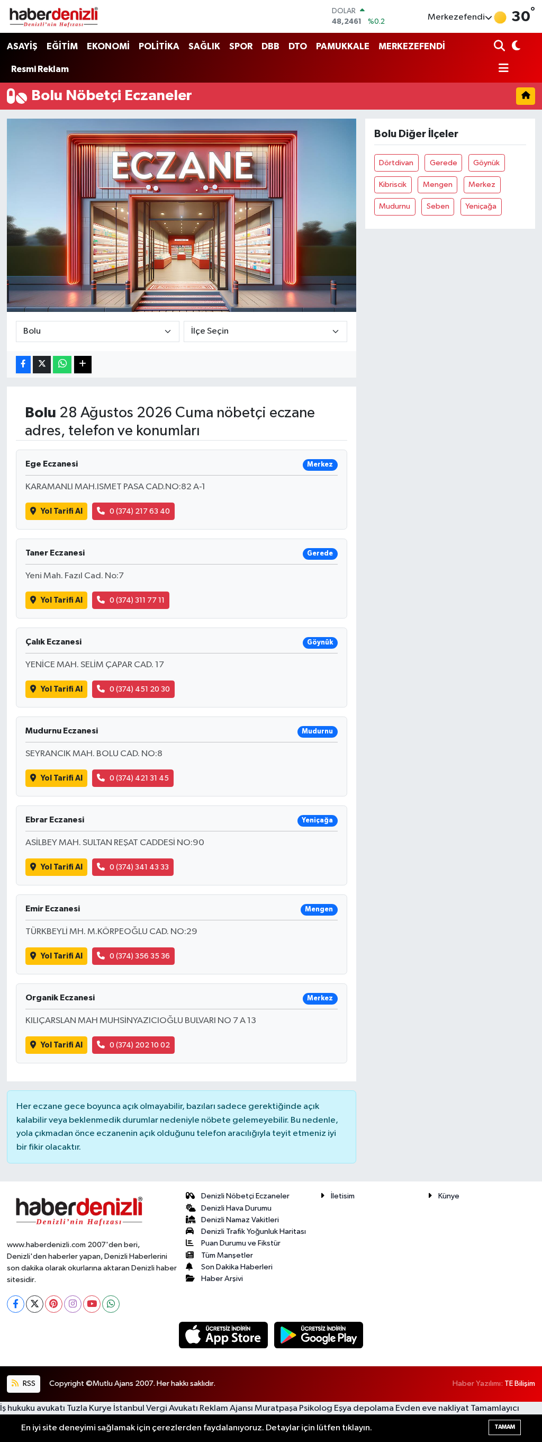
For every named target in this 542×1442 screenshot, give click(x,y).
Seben (438, 206)
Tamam (504, 1427)
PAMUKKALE (342, 46)
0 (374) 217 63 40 (140, 511)
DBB (270, 46)
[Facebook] (15, 1304)
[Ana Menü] (501, 69)
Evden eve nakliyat (432, 1408)
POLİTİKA (159, 46)
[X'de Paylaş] (42, 364)
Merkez (481, 185)
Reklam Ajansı (226, 1408)
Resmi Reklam (40, 69)
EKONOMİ (108, 46)
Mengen (438, 185)
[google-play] (319, 1334)
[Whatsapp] (111, 1304)
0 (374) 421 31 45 (139, 778)
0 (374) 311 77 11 (137, 600)
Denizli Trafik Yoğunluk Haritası (253, 1231)
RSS (28, 1383)
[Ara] (500, 46)
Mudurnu (394, 206)
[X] (34, 1304)
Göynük (486, 163)
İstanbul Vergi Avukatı (155, 1408)
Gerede (443, 163)
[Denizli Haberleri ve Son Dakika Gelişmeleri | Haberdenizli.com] (53, 16)
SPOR (240, 46)
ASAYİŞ (22, 46)
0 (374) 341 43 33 (139, 867)
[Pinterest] (53, 1304)
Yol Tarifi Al (62, 511)
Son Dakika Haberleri (237, 1267)
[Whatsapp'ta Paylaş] (62, 364)
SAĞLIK (204, 46)
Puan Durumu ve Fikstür (241, 1243)
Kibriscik (392, 185)
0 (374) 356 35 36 (140, 956)
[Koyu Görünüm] (515, 46)
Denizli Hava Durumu (236, 1208)
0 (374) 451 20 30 (140, 689)
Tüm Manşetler (227, 1255)
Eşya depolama (364, 1408)
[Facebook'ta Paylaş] (23, 364)
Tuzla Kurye (89, 1408)
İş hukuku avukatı (32, 1408)
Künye (448, 1196)
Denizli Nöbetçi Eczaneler (245, 1196)
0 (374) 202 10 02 (140, 1045)
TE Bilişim (519, 1383)
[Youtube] (92, 1304)
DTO (297, 46)
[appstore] (224, 1334)
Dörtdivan (396, 163)
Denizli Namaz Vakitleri (240, 1220)
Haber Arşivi (222, 1279)
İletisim (343, 1196)
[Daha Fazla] (83, 364)
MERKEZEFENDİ (411, 46)
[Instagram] (73, 1304)
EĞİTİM (62, 46)
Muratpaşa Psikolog (293, 1408)
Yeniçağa (480, 206)
